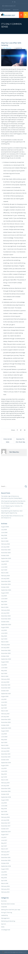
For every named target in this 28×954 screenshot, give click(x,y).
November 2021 (5, 688)
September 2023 (6, 624)
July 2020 (4, 734)
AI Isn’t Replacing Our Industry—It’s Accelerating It (11, 507)
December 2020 (6, 719)
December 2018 (5, 788)
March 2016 (4, 883)
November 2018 (5, 791)
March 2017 (4, 849)
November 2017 (5, 826)
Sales (2, 927)
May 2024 (4, 601)
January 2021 (5, 716)
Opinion (3, 924)
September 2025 (6, 558)
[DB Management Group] (8, 15)
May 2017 (4, 843)
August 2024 (5, 593)
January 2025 (5, 578)
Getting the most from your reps (10, 909)
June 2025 (4, 567)
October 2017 (5, 828)
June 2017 (4, 840)
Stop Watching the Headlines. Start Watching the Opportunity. (11, 512)
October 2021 (5, 690)
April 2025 (4, 570)
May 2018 (4, 808)
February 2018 (5, 817)
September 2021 (6, 693)
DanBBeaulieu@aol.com (9, 5)
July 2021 (4, 699)
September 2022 (6, 659)
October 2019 (5, 759)
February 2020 (5, 748)
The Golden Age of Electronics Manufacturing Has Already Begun (11, 497)
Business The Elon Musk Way (20, 440)
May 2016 (4, 877)
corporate (4, 906)
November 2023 (6, 618)
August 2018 (5, 800)
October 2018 (5, 794)
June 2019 (4, 771)
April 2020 (4, 742)
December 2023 (6, 616)
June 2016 (4, 874)
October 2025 (5, 555)
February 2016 (5, 886)
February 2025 (5, 575)
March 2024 (4, 607)
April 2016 (4, 880)
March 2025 (4, 572)
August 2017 (4, 834)
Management (5, 918)
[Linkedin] (15, 2)
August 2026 (5, 526)
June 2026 (4, 532)
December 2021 (5, 685)
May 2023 (4, 636)
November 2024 (6, 584)
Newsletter (16, 9)
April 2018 (4, 811)
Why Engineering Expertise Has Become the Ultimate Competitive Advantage (13, 502)
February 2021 (5, 713)
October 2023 (5, 621)
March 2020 (4, 745)
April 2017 (4, 846)
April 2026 (4, 538)
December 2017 (5, 823)
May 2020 (4, 739)
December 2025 (5, 549)
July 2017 (4, 837)
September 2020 (6, 728)
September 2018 (6, 797)
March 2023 (4, 642)
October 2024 (5, 587)
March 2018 (4, 814)
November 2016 (5, 860)
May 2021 (4, 705)
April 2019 (4, 777)
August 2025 (5, 561)
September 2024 (6, 590)
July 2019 (4, 768)
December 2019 (5, 754)
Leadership (18, 48)
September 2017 (6, 831)
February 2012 (5, 892)
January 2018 (5, 820)
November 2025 (6, 552)
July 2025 (4, 564)
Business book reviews (8, 904)
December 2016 (5, 857)
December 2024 (5, 581)
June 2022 (4, 667)
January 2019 (5, 785)
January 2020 (5, 751)
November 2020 (6, 722)
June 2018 (4, 805)
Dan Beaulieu (7, 48)
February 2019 (5, 782)
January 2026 (5, 547)
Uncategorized (5, 929)
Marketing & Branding (8, 921)
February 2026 (5, 544)
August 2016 (5, 869)
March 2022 (4, 676)
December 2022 (5, 650)
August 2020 (5, 731)
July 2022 (4, 665)
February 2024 (5, 610)
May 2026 (4, 535)
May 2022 (4, 670)
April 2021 (4, 708)
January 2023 (5, 647)
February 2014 (5, 889)
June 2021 (4, 702)
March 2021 (4, 711)
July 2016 (4, 872)
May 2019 (4, 774)
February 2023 (5, 644)
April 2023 (4, 639)
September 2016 (6, 866)
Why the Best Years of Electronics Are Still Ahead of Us (12, 517)
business (4, 901)
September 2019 (6, 762)
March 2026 (4, 541)
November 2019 (5, 757)
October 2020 (5, 725)
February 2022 (5, 679)
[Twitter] (13, 2)
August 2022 (5, 662)
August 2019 (4, 765)
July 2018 (4, 803)
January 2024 (5, 613)
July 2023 (4, 630)
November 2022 (6, 653)
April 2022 (4, 673)
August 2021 (4, 696)
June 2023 (4, 633)
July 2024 (4, 595)
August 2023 (5, 627)
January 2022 (5, 682)
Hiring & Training (6, 912)
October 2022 (5, 656)
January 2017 (5, 854)
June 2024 (4, 598)
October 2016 (5, 863)
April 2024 (4, 604)
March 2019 (4, 780)
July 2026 (4, 529)
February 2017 (5, 851)
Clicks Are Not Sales (7, 440)
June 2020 (4, 736)
